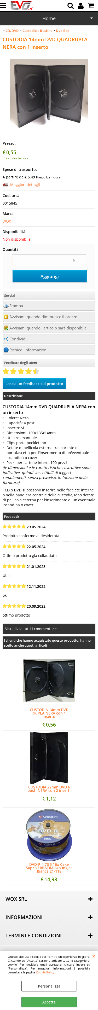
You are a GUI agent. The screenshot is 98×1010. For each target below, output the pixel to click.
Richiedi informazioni (28, 350)
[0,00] (91, 5)
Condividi (17, 339)
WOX (7, 221)
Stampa (16, 306)
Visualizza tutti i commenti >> (31, 628)
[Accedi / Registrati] (81, 5)
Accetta (49, 1002)
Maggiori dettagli (25, 184)
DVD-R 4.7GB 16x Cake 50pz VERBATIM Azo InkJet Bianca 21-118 (49, 868)
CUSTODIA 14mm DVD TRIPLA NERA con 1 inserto (49, 713)
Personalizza (49, 986)
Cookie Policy (45, 972)
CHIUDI (93, 956)
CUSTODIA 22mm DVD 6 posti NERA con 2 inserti (49, 788)
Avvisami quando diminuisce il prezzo (43, 317)
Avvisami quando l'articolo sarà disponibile (48, 328)
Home (49, 18)
